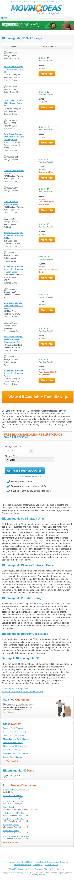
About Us (12, 869)
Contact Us (22, 869)
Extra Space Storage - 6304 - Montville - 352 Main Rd (13, 305)
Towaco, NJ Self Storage (13, 743)
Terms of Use (49, 869)
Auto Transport (61, 862)
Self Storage (37, 865)
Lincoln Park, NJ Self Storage (15, 732)
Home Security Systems (44, 862)
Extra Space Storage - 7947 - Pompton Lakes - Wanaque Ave (14, 137)
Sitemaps (60, 869)
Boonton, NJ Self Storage (13, 728)
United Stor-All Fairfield (13, 796)
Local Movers (27, 862)
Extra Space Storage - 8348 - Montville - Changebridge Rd (13, 339)
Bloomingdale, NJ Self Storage (15, 746)
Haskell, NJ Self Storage (12, 757)
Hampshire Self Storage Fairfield (16, 790)
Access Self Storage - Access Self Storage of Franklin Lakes (14, 269)
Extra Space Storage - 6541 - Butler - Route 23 (13, 103)
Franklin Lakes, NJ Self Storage (15, 753)
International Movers (22, 865)
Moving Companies (12, 862)
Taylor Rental (8, 807)
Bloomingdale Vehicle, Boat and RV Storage (22, 691)
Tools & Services (51, 865)
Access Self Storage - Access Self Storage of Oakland (14, 235)
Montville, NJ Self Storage (13, 735)
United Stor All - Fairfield (13, 801)
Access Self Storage (11, 825)
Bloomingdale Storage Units (15, 689)
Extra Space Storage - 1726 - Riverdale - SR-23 (13, 69)
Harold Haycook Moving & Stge (16, 836)
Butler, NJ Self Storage (12, 750)
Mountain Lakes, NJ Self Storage (16, 739)
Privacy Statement (35, 869)
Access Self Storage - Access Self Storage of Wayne (14, 373)
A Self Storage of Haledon (13, 813)
